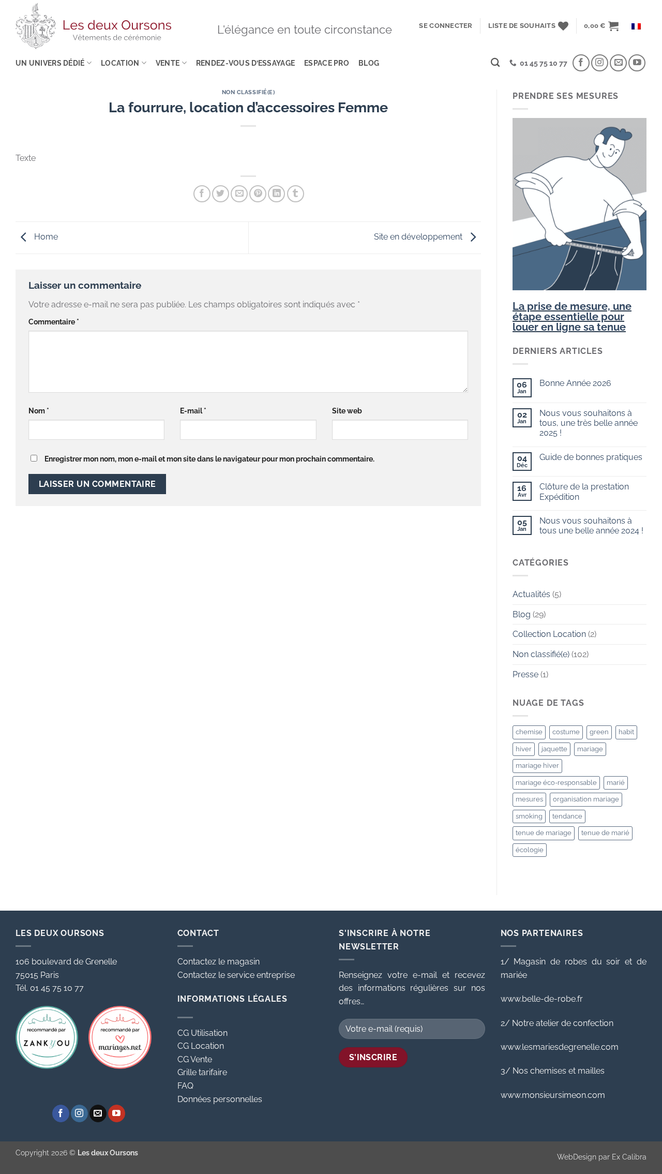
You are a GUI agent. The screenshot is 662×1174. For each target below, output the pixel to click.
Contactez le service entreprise (236, 975)
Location (120, 62)
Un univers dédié (50, 62)
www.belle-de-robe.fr (542, 999)
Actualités (531, 594)
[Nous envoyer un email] (618, 62)
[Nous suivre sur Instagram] (599, 62)
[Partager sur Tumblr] (295, 193)
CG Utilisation (202, 1033)
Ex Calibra (629, 1156)
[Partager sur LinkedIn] (276, 193)
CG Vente (194, 1059)
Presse (525, 674)
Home (45, 237)
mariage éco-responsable (556, 782)
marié (616, 782)
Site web (347, 410)
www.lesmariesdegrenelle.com (560, 1047)
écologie (530, 850)
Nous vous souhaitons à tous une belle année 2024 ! (591, 526)
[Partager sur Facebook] (201, 193)
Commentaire (53, 321)
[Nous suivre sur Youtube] (636, 62)
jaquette (554, 749)
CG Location (200, 1046)
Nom (38, 410)
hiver (524, 749)
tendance (567, 816)
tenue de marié (605, 833)
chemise (529, 732)
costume (566, 732)
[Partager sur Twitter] (220, 193)
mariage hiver (537, 765)
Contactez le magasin (218, 962)
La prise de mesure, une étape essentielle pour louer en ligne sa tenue (572, 316)
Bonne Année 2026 (575, 383)
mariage (590, 749)
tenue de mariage (543, 833)
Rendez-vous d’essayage (245, 62)
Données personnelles (219, 1099)
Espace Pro (326, 62)
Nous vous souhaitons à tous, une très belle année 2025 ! (588, 423)
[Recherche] (495, 62)
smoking (529, 816)
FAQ (185, 1086)
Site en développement (419, 237)
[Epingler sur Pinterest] (257, 193)
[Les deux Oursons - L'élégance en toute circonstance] (93, 26)
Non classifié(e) (248, 92)
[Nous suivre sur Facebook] (581, 62)
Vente (167, 62)
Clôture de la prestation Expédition (584, 491)
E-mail (193, 410)
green (599, 732)
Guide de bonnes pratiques (590, 457)
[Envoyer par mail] (239, 193)
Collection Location (549, 634)
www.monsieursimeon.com (553, 1095)
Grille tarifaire (202, 1072)
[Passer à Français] (636, 26)
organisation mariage (586, 799)
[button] (445, 26)
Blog (368, 62)
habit (626, 732)
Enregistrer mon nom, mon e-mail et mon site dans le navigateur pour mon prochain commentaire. (209, 458)
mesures (529, 799)
